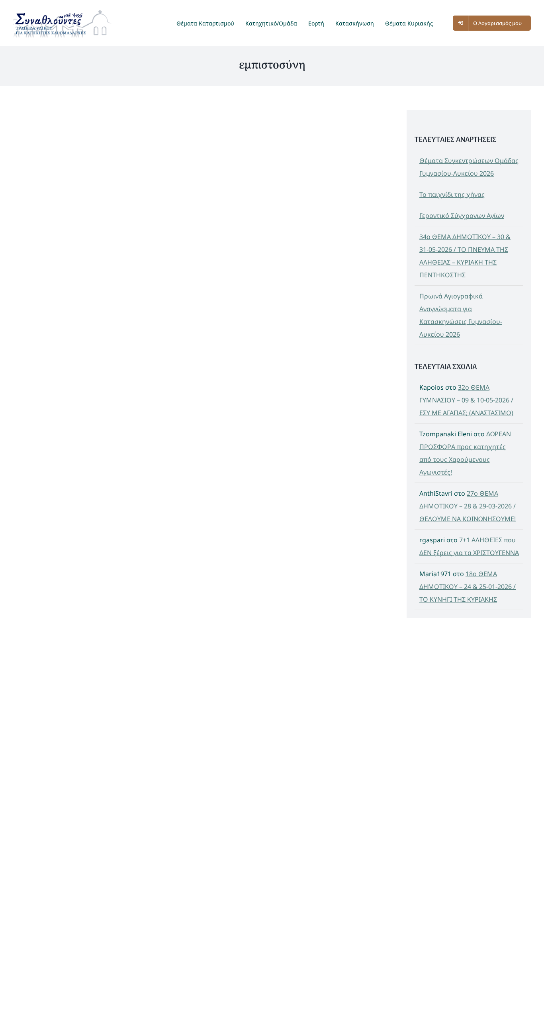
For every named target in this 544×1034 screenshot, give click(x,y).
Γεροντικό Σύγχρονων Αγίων (461, 215)
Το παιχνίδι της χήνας (452, 194)
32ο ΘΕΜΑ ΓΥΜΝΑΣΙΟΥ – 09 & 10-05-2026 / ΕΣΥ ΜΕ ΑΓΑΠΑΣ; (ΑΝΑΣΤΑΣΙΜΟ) (466, 400)
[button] (446, 23)
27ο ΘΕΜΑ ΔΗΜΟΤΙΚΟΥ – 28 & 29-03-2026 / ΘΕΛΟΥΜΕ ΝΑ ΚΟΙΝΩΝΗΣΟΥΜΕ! (467, 506)
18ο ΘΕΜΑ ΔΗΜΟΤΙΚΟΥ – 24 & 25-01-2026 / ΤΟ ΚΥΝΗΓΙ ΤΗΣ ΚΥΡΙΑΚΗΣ (467, 586)
